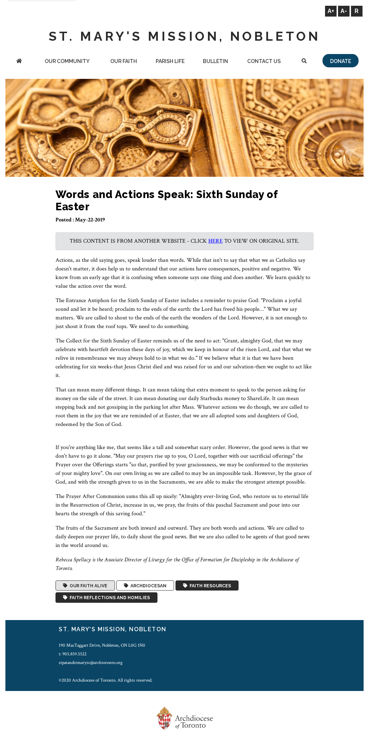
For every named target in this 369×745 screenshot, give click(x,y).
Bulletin (215, 61)
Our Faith (123, 61)
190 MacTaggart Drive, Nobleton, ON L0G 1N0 (102, 645)
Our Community (67, 61)
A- (344, 11)
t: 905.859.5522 (72, 654)
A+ (331, 11)
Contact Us (264, 61)
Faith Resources (209, 585)
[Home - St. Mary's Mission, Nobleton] (19, 61)
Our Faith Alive (87, 585)
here (215, 241)
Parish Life (170, 61)
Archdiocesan (147, 585)
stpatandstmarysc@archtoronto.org (91, 662)
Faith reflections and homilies (108, 597)
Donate (340, 61)
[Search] (304, 61)
